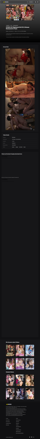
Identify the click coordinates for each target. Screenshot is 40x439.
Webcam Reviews (18, 431)
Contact (7, 418)
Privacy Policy (8, 421)
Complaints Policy (8, 423)
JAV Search (17, 423)
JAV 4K (17, 418)
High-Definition (18, 139)
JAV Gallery (17, 421)
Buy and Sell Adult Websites (19, 433)
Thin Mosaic (14, 139)
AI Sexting (17, 428)
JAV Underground (18, 426)
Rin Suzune (13, 137)
